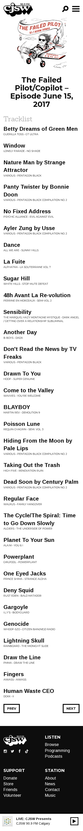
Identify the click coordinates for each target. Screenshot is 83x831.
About (50, 778)
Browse (52, 744)
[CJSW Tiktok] (27, 751)
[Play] (74, 821)
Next (71, 708)
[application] (74, 821)
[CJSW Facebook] (19, 751)
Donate (10, 778)
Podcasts (53, 756)
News (50, 784)
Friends (10, 789)
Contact (52, 789)
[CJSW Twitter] (12, 751)
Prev (11, 708)
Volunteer (12, 795)
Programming (57, 750)
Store (8, 784)
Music (50, 795)
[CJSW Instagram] (5, 751)
